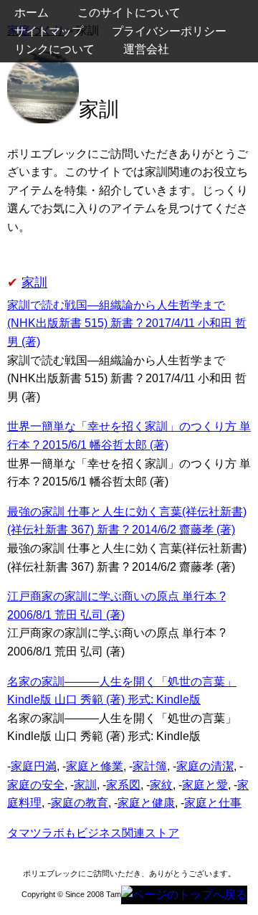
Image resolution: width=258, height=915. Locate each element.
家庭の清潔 (205, 766)
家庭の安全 (35, 785)
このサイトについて (129, 12)
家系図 (123, 785)
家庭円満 (34, 766)
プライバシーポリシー (169, 31)
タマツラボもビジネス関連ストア (93, 833)
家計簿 (150, 766)
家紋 (161, 785)
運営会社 (146, 49)
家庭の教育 (79, 803)
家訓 (34, 282)
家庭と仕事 (213, 803)
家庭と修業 (94, 766)
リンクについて (54, 49)
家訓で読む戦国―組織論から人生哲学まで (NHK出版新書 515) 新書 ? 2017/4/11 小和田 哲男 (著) (127, 323)
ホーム (31, 12)
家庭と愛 (205, 785)
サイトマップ (48, 31)
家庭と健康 (146, 803)
